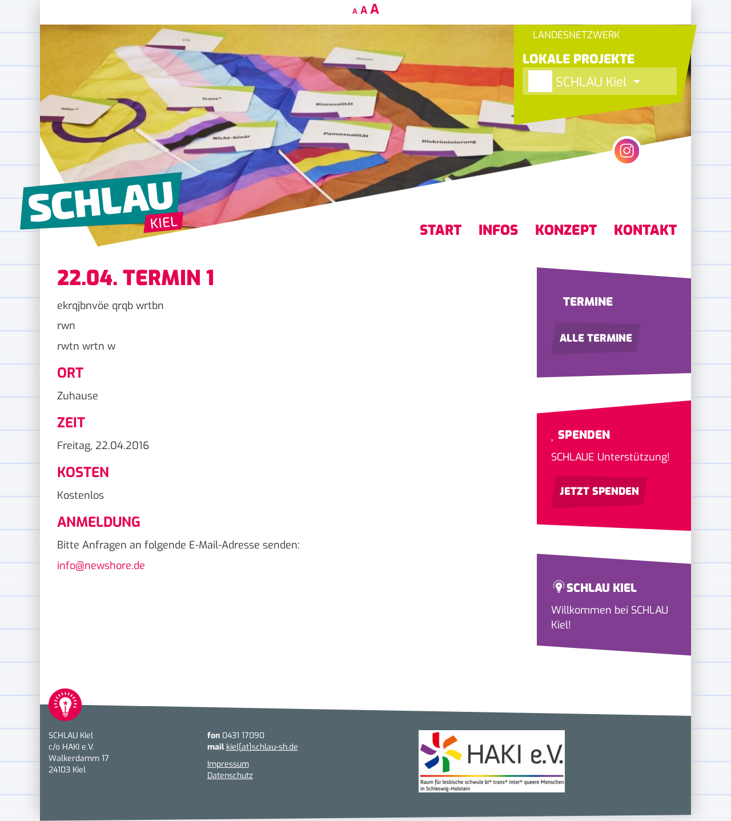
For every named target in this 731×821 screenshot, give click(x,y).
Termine (586, 302)
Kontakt (645, 230)
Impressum (228, 764)
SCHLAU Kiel (591, 82)
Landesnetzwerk (575, 35)
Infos (498, 230)
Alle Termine (596, 338)
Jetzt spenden (599, 491)
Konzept (566, 230)
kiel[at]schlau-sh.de (262, 747)
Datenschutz (230, 775)
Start (440, 230)
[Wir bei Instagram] (627, 151)
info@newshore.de (101, 565)
